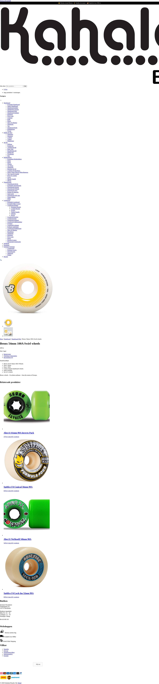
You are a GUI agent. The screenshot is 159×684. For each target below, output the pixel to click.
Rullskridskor (8, 157)
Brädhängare (11, 129)
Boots (9, 162)
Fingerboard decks (12, 184)
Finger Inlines (11, 197)
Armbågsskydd (11, 147)
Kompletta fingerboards (14, 185)
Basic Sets (10, 149)
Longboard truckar (12, 217)
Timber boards (15, 212)
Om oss (6, 651)
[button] (1, 260)
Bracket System (11, 240)
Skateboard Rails (12, 127)
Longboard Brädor (12, 205)
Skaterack (10, 253)
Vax (8, 126)
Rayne (13, 215)
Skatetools (10, 124)
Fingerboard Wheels (13, 189)
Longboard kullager (13, 220)
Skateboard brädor (12, 108)
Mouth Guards (11, 179)
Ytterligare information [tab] (10, 356)
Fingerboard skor (12, 190)
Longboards (10, 248)
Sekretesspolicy (8, 654)
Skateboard (7, 103)
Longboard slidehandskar (14, 222)
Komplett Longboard (13, 202)
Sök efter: (3, 86)
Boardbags (10, 232)
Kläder (9, 255)
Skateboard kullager (13, 113)
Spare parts (10, 194)
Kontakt (6, 656)
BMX (9, 199)
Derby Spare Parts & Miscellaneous (17, 172)
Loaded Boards (15, 209)
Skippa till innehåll (5, 1)
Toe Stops (10, 166)
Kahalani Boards (16, 207)
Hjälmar (9, 144)
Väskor (9, 139)
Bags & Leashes (12, 175)
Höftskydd (10, 152)
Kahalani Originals (9, 247)
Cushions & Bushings (13, 170)
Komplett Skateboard (13, 104)
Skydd (5, 142)
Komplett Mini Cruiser (14, 204)
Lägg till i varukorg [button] (13, 436)
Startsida (6, 649)
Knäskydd (10, 146)
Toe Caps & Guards (13, 174)
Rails (8, 119)
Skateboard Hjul (12, 111)
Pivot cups (10, 116)
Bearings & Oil (11, 169)
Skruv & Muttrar (12, 123)
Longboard (7, 200)
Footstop (9, 223)
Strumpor (10, 136)
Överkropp (10, 154)
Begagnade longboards (14, 242)
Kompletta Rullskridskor (14, 159)
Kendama (6, 245)
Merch (9, 180)
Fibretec (13, 213)
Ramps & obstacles (12, 192)
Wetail (19, 683)
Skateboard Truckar (13, 109)
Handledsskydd (11, 151)
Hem (1, 339)
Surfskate (6, 243)
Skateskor (10, 134)
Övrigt (9, 131)
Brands (6, 256)
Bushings (10, 114)
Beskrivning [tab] (7, 354)
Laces (9, 177)
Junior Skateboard (12, 106)
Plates (9, 161)
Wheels (9, 164)
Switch (13, 210)
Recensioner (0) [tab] (8, 357)
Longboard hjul (11, 218)
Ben (8, 156)
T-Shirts (9, 137)
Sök (25, 86)
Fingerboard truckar (13, 187)
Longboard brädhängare (14, 228)
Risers (9, 121)
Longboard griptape (13, 225)
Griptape (9, 118)
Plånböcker (10, 141)
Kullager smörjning (13, 227)
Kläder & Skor (8, 132)
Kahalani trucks (11, 250)
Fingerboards (7, 182)
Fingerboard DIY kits (13, 195)
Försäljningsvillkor (9, 652)
